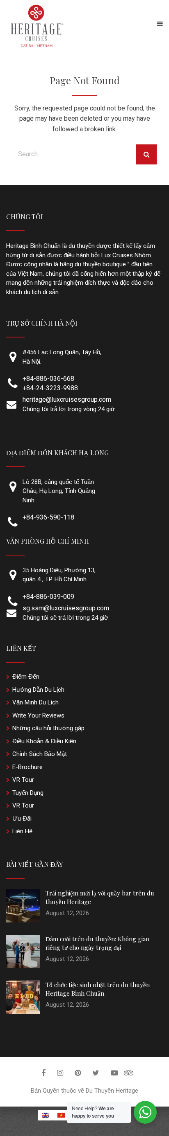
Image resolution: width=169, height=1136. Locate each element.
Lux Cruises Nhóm (126, 255)
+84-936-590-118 (48, 517)
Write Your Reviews (38, 715)
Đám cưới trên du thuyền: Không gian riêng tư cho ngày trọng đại (97, 943)
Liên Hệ (22, 831)
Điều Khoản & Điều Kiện (44, 741)
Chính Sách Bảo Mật (39, 754)
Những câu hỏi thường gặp (48, 728)
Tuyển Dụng (27, 792)
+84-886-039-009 (48, 597)
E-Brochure (27, 767)
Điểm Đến (25, 676)
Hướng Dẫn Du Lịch (38, 689)
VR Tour (23, 779)
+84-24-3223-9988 (50, 388)
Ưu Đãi (22, 818)
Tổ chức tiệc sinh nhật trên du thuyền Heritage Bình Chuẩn (98, 989)
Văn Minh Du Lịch (35, 702)
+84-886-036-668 (48, 378)
